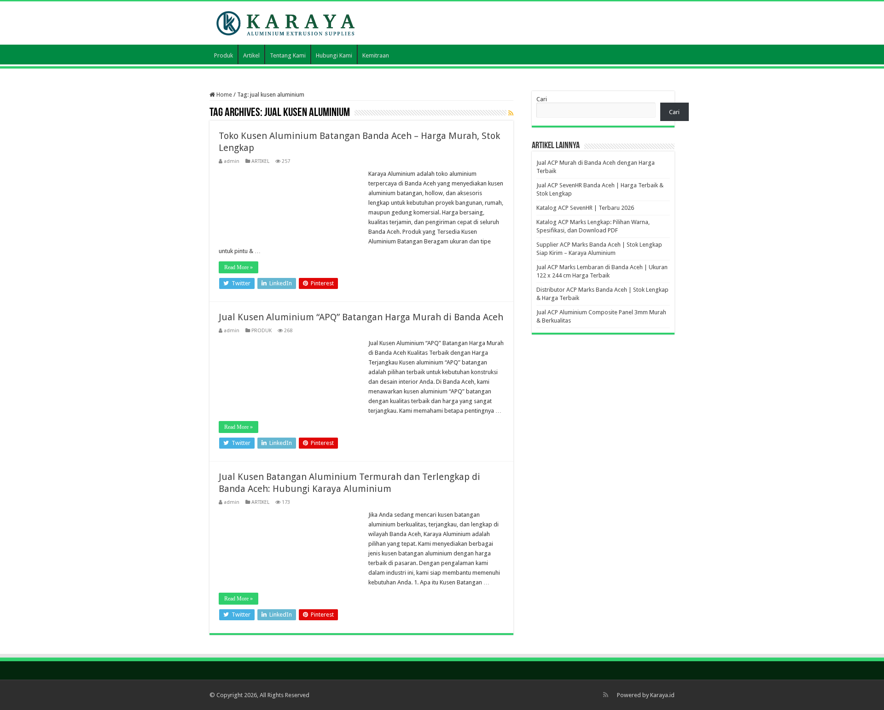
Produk (223, 55)
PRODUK (261, 331)
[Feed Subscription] (510, 113)
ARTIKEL (260, 161)
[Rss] (605, 694)
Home (223, 94)
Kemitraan (375, 55)
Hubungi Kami (334, 55)
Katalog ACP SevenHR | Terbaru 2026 (585, 207)
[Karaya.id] (285, 22)
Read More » (238, 267)
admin (231, 161)
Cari (541, 99)
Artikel (251, 55)
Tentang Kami (288, 55)
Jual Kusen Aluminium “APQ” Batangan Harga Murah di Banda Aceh (361, 317)
